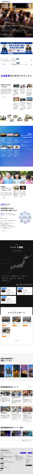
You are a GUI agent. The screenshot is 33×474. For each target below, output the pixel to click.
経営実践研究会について (29, 460)
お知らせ (16, 455)
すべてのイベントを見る (16, 250)
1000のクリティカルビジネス (19, 459)
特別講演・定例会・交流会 (27, 397)
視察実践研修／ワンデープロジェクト (5, 413)
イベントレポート (28, 457)
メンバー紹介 (27, 461)
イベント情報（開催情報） (29, 456)
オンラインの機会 (15, 412)
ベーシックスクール (4, 396)
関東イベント (24, 275)
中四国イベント (20, 278)
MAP (2, 458)
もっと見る (3, 64)
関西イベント (12, 278)
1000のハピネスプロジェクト (19, 460)
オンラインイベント (5, 275)
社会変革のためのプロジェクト (19, 456)
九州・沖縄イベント (5, 280)
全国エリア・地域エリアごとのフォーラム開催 (27, 413)
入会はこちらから (25, 440)
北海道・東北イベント (15, 275)
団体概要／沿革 (28, 462)
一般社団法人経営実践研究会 (6, 1)
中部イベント (4, 278)
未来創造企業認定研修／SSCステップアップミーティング (16, 397)
